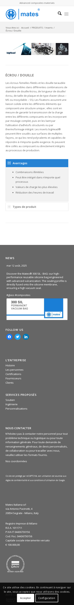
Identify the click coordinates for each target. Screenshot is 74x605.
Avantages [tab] (20, 163)
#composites (22, 295)
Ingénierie (12, 404)
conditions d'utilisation (45, 480)
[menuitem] (58, 14)
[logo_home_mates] (31, 14)
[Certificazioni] (15, 564)
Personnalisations (16, 408)
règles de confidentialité (16, 480)
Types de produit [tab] (24, 207)
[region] (37, 184)
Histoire (10, 365)
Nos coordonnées (16, 461)
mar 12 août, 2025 (17, 265)
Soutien (10, 400)
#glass (10, 295)
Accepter (25, 598)
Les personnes (14, 369)
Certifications (13, 374)
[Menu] (66, 14)
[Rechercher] (58, 14)
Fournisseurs (13, 378)
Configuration (46, 598)
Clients (10, 382)
